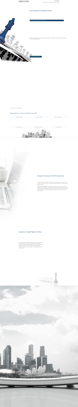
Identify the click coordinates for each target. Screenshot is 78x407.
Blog (55, 2)
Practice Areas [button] (51, 2)
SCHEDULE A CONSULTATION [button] (36, 56)
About (47, 2)
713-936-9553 (56, 0)
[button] (77, 402)
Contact (58, 2)
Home (44, 2)
